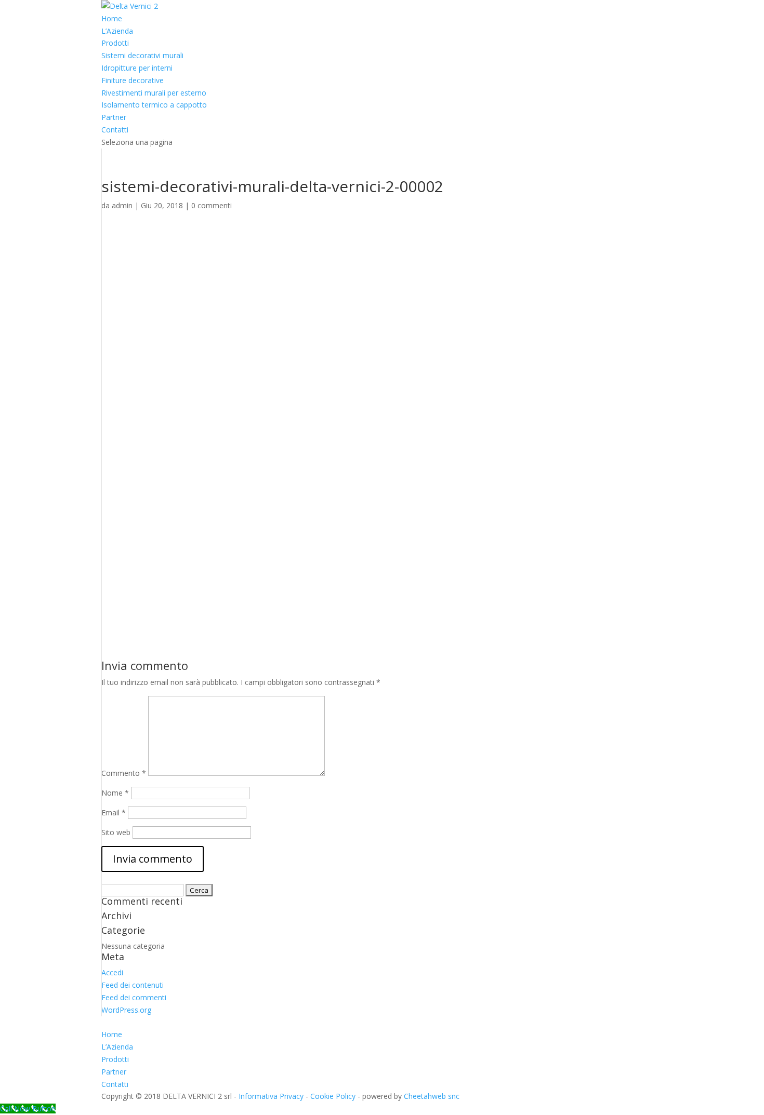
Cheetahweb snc (431, 1096)
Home (111, 18)
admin (122, 205)
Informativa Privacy (271, 1096)
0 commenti (211, 205)
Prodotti (115, 43)
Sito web (115, 832)
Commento (123, 773)
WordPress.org (126, 1010)
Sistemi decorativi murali (142, 55)
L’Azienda (117, 31)
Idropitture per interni (137, 68)
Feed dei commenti (133, 997)
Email (113, 812)
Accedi (112, 972)
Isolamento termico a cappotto (154, 105)
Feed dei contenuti (132, 985)
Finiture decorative (132, 80)
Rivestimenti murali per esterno (153, 93)
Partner (113, 117)
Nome (115, 793)
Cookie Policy (332, 1096)
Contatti (114, 130)
